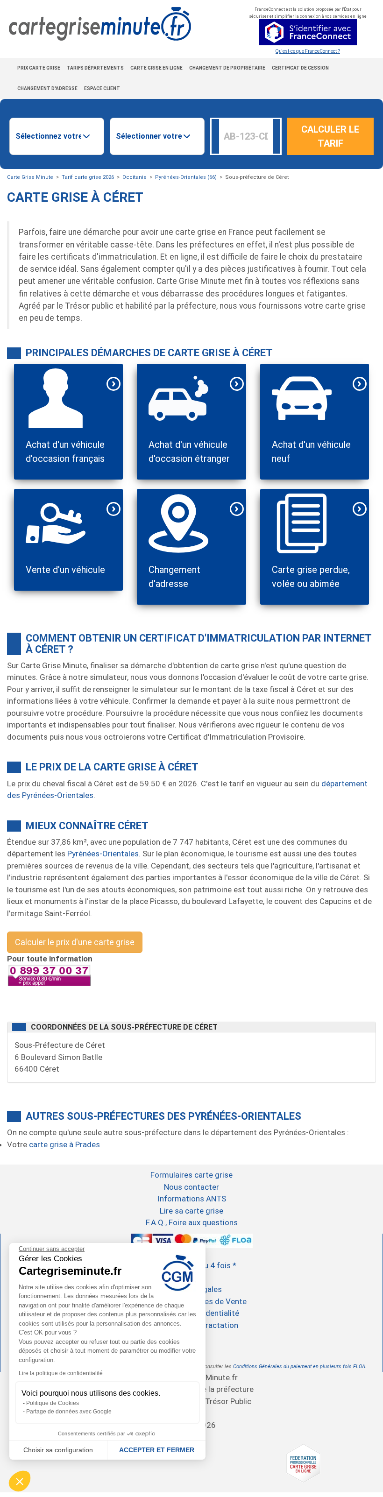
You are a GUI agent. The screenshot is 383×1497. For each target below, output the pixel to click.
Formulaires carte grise (191, 1174)
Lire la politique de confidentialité (61, 1373)
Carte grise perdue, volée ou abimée (311, 576)
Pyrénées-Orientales (103, 853)
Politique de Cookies (52, 1403)
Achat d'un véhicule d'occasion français (65, 451)
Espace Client (102, 88)
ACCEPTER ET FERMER (156, 1450)
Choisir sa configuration (58, 1450)
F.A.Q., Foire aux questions (192, 1222)
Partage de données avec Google (69, 1411)
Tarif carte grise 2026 (88, 177)
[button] (19, 1481)
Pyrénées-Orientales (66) (186, 177)
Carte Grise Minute (30, 177)
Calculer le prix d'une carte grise (75, 942)
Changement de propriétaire (227, 68)
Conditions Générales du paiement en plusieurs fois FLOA (299, 1366)
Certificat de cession (300, 68)
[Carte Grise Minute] (95, 24)
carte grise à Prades (64, 1144)
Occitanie (134, 177)
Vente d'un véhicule (65, 569)
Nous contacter (191, 1187)
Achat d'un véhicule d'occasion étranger (189, 451)
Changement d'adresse (47, 88)
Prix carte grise (38, 68)
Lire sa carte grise (191, 1210)
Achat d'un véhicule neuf (311, 451)
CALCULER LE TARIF (330, 136)
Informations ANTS (191, 1198)
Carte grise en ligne (156, 68)
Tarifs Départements (95, 68)
